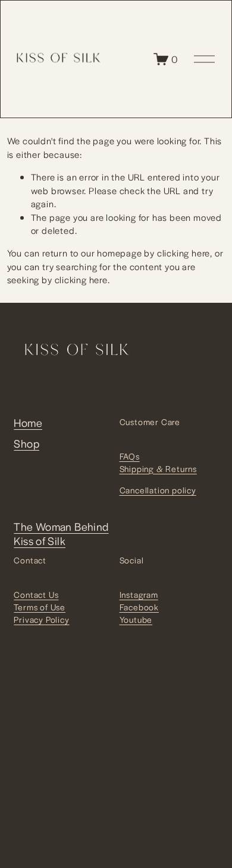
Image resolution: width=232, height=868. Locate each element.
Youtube (136, 619)
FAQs (130, 456)
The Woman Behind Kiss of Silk (61, 533)
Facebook (139, 607)
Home (28, 423)
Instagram (139, 594)
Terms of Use (39, 607)
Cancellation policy (158, 490)
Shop (26, 443)
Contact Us (36, 594)
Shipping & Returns (158, 468)
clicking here (183, 252)
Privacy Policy (41, 619)
